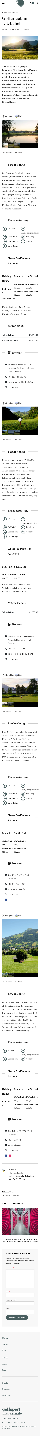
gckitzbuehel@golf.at (17, 889)
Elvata (9, 1428)
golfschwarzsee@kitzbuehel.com (21, 382)
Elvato (4, 1428)
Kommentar (9, 1268)
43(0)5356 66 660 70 (17, 376)
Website (8, 1309)
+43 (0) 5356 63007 (16, 883)
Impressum (5, 1389)
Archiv (4, 1364)
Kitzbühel (16, 1196)
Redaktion (5, 29)
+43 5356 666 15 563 (17, 648)
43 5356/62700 (14, 1140)
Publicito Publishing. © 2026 (16, 1423)
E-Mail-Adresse (11, 1300)
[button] (18, 1245)
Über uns (5, 1338)
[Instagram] (10, 1155)
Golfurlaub (7, 1196)
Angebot (5, 1344)
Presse (4, 1350)
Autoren (5, 1358)
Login (4, 1370)
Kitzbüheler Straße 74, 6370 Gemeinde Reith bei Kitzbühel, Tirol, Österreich (21, 368)
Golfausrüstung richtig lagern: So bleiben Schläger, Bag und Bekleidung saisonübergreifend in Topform (20, 1240)
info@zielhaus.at (15, 1145)
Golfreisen (13, 12)
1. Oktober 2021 (15, 29)
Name (8, 1291)
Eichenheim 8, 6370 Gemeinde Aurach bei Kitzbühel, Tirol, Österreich (21, 640)
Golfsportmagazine (13, 1426)
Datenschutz (6, 1395)
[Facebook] (6, 899)
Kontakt (5, 1383)
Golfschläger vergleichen (27, 1426)
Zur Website (13, 387)
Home (4, 12)
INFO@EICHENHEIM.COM (20, 654)
